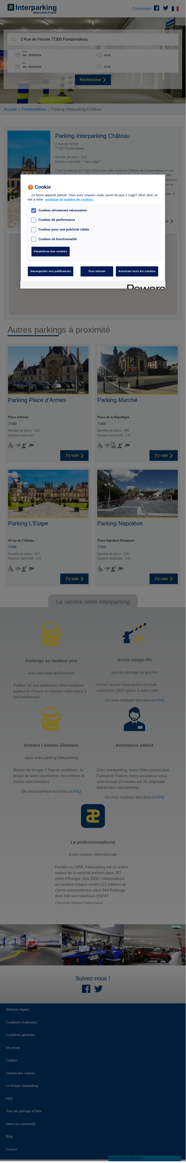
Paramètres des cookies (50, 251)
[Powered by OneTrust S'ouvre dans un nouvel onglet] (144, 286)
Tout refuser (96, 271)
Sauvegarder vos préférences (50, 271)
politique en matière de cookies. (69, 199)
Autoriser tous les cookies (137, 271)
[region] (92, 231)
